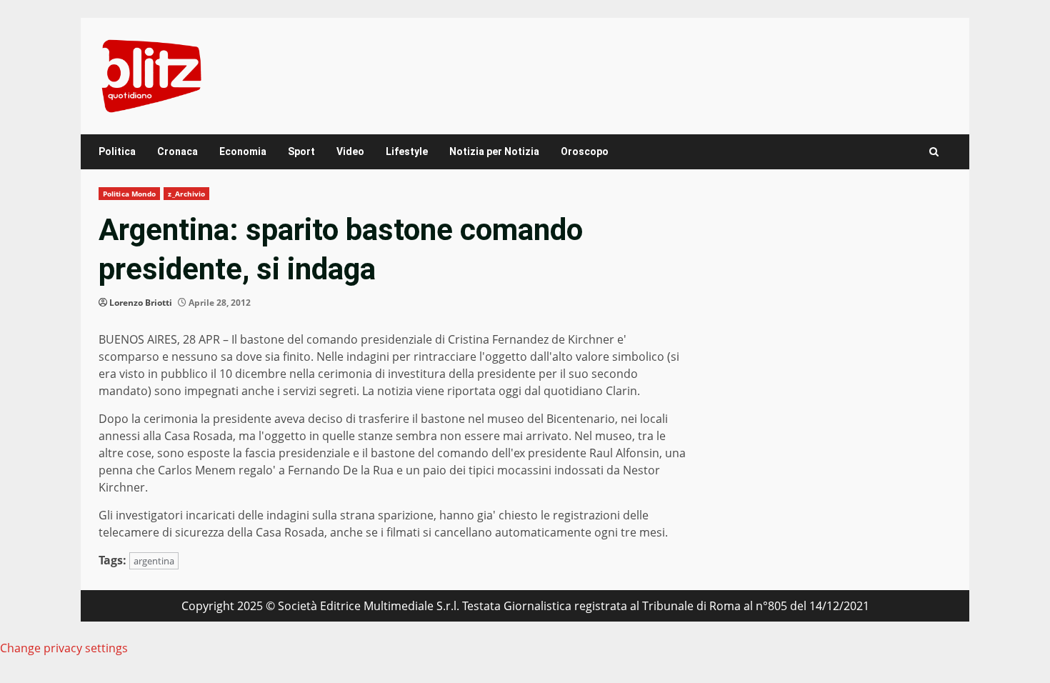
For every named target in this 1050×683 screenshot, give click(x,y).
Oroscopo (585, 151)
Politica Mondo (129, 194)
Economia (242, 151)
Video (350, 151)
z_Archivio (186, 194)
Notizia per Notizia (494, 151)
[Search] (934, 152)
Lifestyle (407, 151)
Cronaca (177, 151)
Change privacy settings (64, 648)
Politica (117, 151)
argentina (154, 560)
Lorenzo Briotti (140, 302)
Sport (301, 151)
